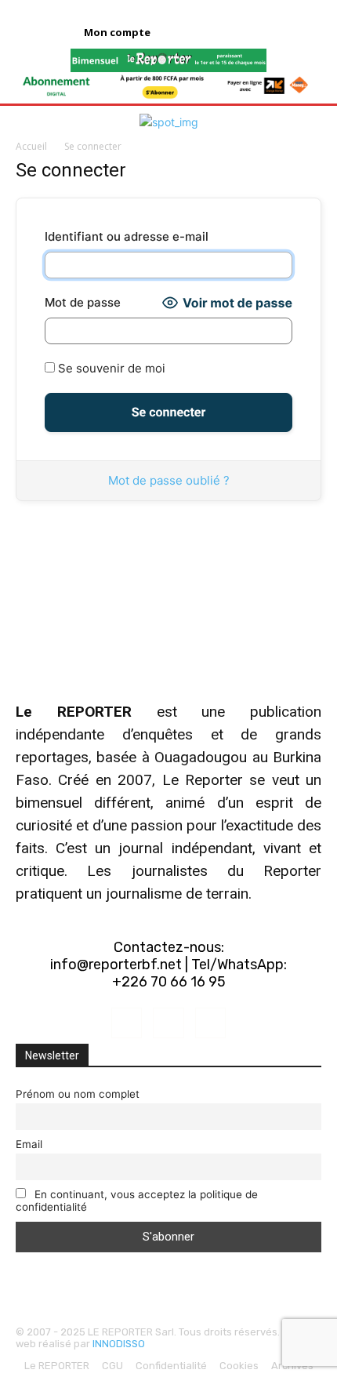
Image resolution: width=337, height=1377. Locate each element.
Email (29, 1144)
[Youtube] (210, 1023)
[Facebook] (126, 1023)
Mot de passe (83, 302)
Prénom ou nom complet (78, 1094)
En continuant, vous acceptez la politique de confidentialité (137, 1200)
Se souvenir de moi (110, 368)
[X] (168, 1023)
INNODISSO (118, 1344)
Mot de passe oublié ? (169, 480)
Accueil (31, 146)
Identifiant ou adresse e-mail (126, 236)
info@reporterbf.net (116, 964)
